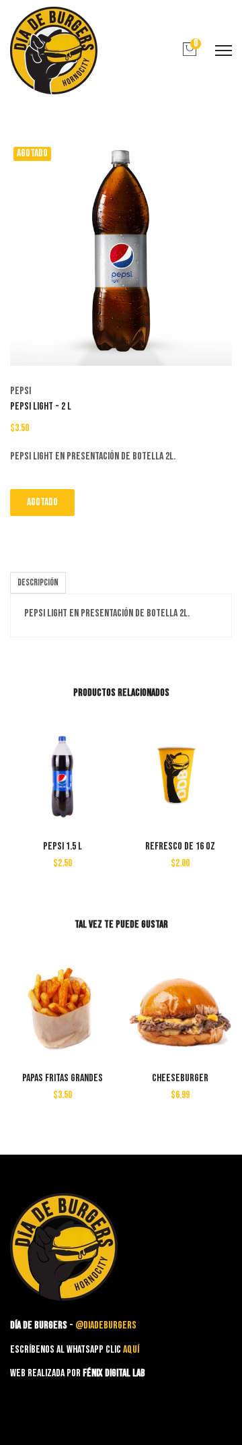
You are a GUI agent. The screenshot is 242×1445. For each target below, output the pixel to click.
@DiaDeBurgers (105, 1325)
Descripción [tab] (37, 582)
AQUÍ (131, 1349)
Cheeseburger (180, 1078)
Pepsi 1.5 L (62, 846)
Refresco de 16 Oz (180, 846)
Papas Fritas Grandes (62, 1078)
